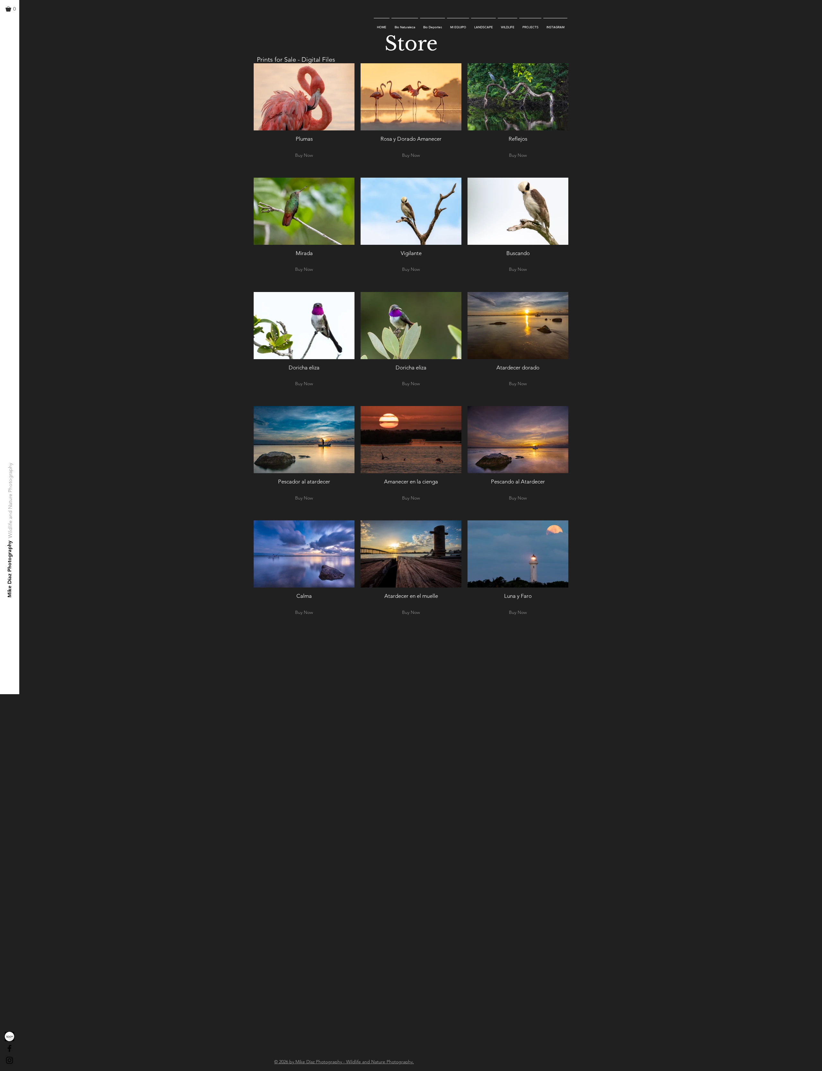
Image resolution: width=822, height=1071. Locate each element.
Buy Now (304, 155)
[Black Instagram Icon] (9, 1060)
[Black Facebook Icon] (9, 1048)
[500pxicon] (9, 1036)
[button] (13, 9)
